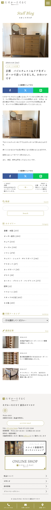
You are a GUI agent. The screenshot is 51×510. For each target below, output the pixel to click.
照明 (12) (8, 286)
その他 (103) (9, 303)
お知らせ (27, 436)
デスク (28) (9, 275)
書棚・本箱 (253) (11, 230)
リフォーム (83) (10, 291)
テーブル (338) (10, 247)
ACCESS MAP (25, 423)
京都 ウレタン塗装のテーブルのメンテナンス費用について (41, 187)
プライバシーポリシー (12, 491)
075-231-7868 (12, 428)
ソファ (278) (9, 253)
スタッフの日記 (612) (13, 297)
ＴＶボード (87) (11, 264)
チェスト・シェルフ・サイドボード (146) (21, 258)
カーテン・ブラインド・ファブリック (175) (22, 280)
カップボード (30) (11, 269)
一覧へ (25, 187)
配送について (8, 476)
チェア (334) (9, 241)
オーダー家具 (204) (12, 236)
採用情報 (7, 486)
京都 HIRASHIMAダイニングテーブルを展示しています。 (10, 187)
